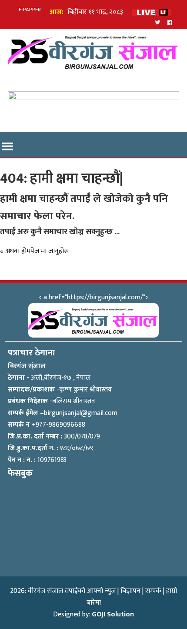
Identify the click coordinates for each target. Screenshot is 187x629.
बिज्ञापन (130, 591)
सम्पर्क (153, 591)
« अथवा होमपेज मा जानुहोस (34, 251)
